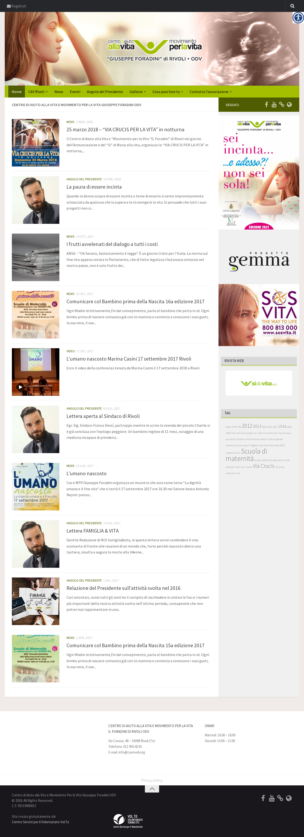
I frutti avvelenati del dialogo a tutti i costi (112, 244)
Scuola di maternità (246, 455)
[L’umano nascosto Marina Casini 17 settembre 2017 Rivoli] (35, 372)
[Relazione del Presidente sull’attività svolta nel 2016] (35, 601)
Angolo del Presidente (105, 91)
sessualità (278, 460)
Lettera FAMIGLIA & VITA (92, 530)
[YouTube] (274, 104)
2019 (289, 426)
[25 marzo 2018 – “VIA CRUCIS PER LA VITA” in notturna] (35, 142)
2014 (264, 426)
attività (241, 433)
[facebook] (266, 104)
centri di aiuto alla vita (269, 433)
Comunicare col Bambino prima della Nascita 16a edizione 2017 (135, 301)
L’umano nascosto (86, 473)
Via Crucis (263, 465)
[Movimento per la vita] (289, 104)
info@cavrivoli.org (132, 752)
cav (255, 433)
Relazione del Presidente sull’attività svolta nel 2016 (123, 588)
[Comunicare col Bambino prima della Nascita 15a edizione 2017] (35, 658)
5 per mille (231, 426)
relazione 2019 (277, 445)
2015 (270, 426)
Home (17, 91)
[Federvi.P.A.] (282, 104)
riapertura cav (233, 452)
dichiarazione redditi (257, 439)
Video (70, 351)
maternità (231, 445)
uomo (249, 467)
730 (239, 426)
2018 (282, 426)
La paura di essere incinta (94, 186)
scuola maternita (263, 460)
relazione (264, 445)
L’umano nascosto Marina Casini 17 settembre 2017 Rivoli (128, 358)
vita (238, 473)
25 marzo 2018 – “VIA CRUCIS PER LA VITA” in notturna (125, 129)
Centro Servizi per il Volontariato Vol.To (40, 822)
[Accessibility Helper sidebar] (298, 17)
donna (271, 439)
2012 (247, 425)
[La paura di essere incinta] (35, 200)
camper (249, 433)
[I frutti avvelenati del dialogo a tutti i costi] (35, 257)
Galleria (136, 91)
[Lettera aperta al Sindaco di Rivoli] (35, 429)
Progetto (253, 445)
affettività (231, 433)
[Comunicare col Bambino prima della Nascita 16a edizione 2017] (35, 314)
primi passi (243, 445)
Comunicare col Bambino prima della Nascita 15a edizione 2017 (135, 645)
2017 (275, 426)
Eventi (75, 91)
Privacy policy (152, 780)
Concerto (240, 439)
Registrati (18, 6)
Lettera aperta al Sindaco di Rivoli (103, 416)
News (58, 91)
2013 (257, 426)
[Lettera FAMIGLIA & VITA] (35, 544)
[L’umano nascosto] (35, 486)
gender (279, 439)
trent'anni (240, 467)
